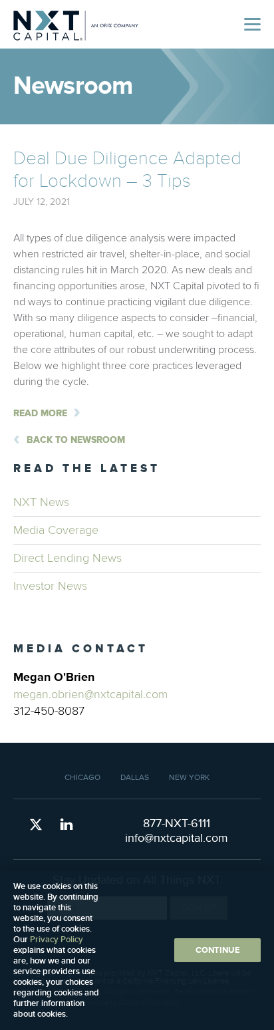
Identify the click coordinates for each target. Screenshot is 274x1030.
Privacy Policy (56, 939)
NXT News (41, 502)
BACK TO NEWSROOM (76, 440)
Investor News (50, 586)
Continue (218, 950)
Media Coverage (55, 530)
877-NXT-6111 (176, 824)
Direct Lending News (67, 558)
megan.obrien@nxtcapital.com (90, 695)
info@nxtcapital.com (176, 838)
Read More (40, 413)
